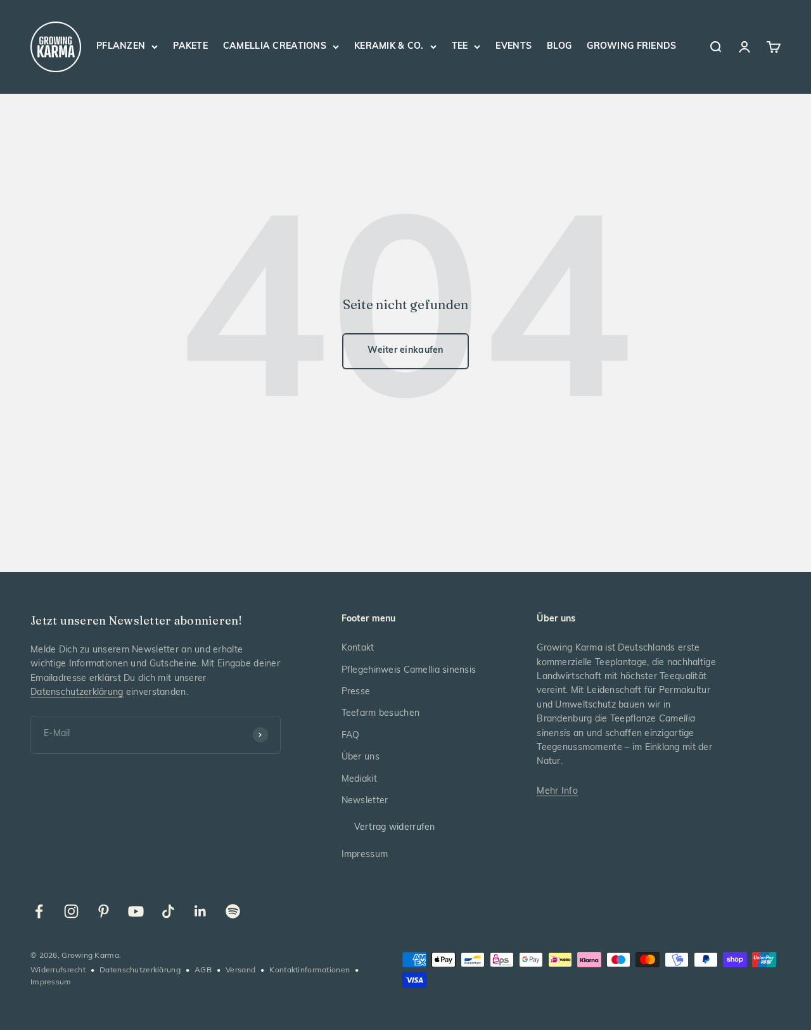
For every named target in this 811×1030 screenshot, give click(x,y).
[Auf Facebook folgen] (39, 911)
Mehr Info (557, 791)
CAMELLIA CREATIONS (274, 46)
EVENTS (513, 46)
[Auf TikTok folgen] (168, 911)
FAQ (351, 736)
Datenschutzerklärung (77, 692)
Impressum (365, 855)
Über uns (361, 757)
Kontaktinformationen (309, 970)
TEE (460, 46)
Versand (240, 970)
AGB (203, 970)
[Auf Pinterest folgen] (103, 911)
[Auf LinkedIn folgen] (200, 911)
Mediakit (359, 779)
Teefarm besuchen (380, 713)
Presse (356, 692)
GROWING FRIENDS (631, 46)
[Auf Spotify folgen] (232, 911)
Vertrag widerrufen (394, 827)
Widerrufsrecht (58, 970)
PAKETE (190, 46)
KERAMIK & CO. (389, 46)
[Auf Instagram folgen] (71, 911)
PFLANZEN (120, 46)
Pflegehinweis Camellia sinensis (409, 670)
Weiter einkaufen (405, 350)
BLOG (559, 46)
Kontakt (358, 648)
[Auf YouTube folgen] (135, 911)
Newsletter (365, 801)
